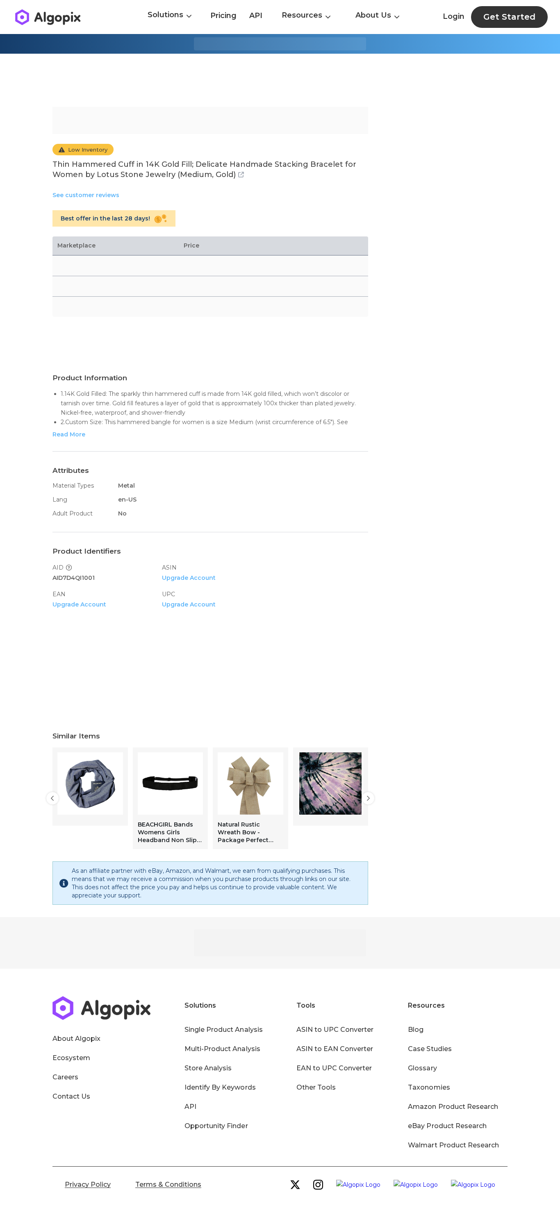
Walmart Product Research (453, 1145)
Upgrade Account (189, 577)
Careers (65, 1077)
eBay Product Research (447, 1126)
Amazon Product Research (453, 1107)
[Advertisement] (280, 80)
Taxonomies (429, 1087)
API (255, 15)
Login (453, 16)
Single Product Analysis (223, 1029)
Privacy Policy (88, 1184)
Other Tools (316, 1087)
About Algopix (76, 1038)
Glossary (422, 1068)
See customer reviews (85, 195)
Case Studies (429, 1049)
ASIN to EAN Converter (334, 1049)
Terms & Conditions (168, 1184)
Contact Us (71, 1096)
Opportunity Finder (216, 1126)
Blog (415, 1029)
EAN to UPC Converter (334, 1068)
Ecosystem (71, 1058)
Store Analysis (208, 1068)
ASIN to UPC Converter (335, 1029)
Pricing (223, 15)
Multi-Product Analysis (222, 1049)
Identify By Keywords (220, 1087)
